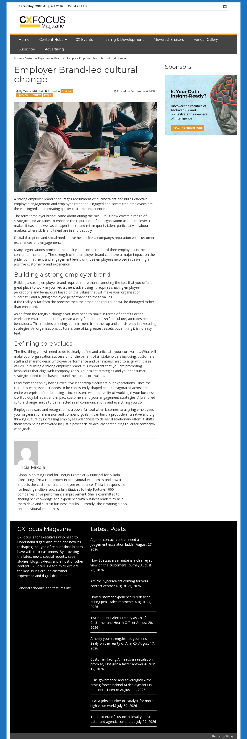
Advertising (54, 49)
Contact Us (78, 6)
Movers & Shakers (169, 39)
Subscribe (27, 49)
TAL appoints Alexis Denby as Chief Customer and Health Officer (118, 620)
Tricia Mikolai (33, 91)
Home (24, 39)
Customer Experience (39, 58)
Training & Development (123, 39)
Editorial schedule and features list (44, 588)
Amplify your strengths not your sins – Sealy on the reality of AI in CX (120, 641)
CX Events (84, 39)
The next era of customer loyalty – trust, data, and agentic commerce (122, 719)
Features (60, 58)
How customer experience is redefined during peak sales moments (120, 599)
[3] (201, 105)
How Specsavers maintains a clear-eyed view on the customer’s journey (121, 562)
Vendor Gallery (206, 39)
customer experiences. (89, 208)
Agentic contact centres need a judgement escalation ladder (114, 542)
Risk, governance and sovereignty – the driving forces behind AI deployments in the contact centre (121, 685)
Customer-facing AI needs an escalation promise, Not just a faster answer (121, 661)
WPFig (229, 736)
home (18, 58)
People (71, 58)
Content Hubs (51, 39)
